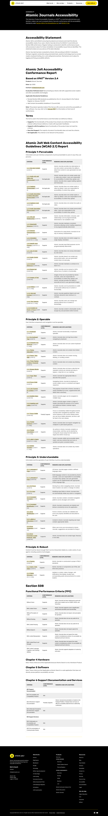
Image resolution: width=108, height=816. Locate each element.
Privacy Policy (52, 812)
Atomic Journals (60, 792)
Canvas (35, 757)
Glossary (81, 765)
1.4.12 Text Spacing (32, 301)
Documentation (82, 784)
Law (58, 783)
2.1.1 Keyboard (31, 331)
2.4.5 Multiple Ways (32, 396)
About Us (81, 757)
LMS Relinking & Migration (39, 784)
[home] (17, 3)
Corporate (81, 799)
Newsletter (81, 768)
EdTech (81, 802)
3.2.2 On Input (31, 491)
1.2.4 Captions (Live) (33, 203)
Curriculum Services (37, 779)
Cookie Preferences (60, 812)
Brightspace (36, 760)
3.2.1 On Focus (31, 486)
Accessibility (82, 782)
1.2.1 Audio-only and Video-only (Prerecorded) (33, 178)
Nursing (59, 775)
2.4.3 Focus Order (32, 382)
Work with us (91, 3)
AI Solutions (35, 787)
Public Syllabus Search (62, 764)
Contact (12, 769)
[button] (51, 3)
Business (59, 781)
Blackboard (35, 763)
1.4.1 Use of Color (32, 251)
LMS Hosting (36, 776)
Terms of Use (82, 779)
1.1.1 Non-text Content (33, 168)
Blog (80, 760)
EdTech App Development (39, 771)
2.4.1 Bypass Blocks (33, 369)
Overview (58, 757)
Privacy (81, 773)
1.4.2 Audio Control (32, 257)
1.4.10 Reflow (31, 287)
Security (81, 776)
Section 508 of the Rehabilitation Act (47, 23)
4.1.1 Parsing (31, 561)
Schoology (35, 768)
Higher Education (83, 794)
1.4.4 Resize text (32, 269)
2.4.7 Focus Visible (32, 413)
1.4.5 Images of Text (33, 277)
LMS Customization (37, 790)
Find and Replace (61, 767)
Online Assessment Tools (38, 782)
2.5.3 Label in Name (33, 439)
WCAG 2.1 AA (65, 23)
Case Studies (82, 763)
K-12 (80, 796)
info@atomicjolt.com (38, 87)
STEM (58, 778)
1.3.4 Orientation (32, 238)
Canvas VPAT (52, 109)
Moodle (34, 765)
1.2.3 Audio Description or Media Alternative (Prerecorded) (33, 195)
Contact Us (81, 771)
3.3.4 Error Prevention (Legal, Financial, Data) (32, 535)
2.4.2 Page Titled (32, 376)
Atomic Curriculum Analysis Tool (63, 787)
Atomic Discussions (60, 789)
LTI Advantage (36, 773)
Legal (80, 787)
